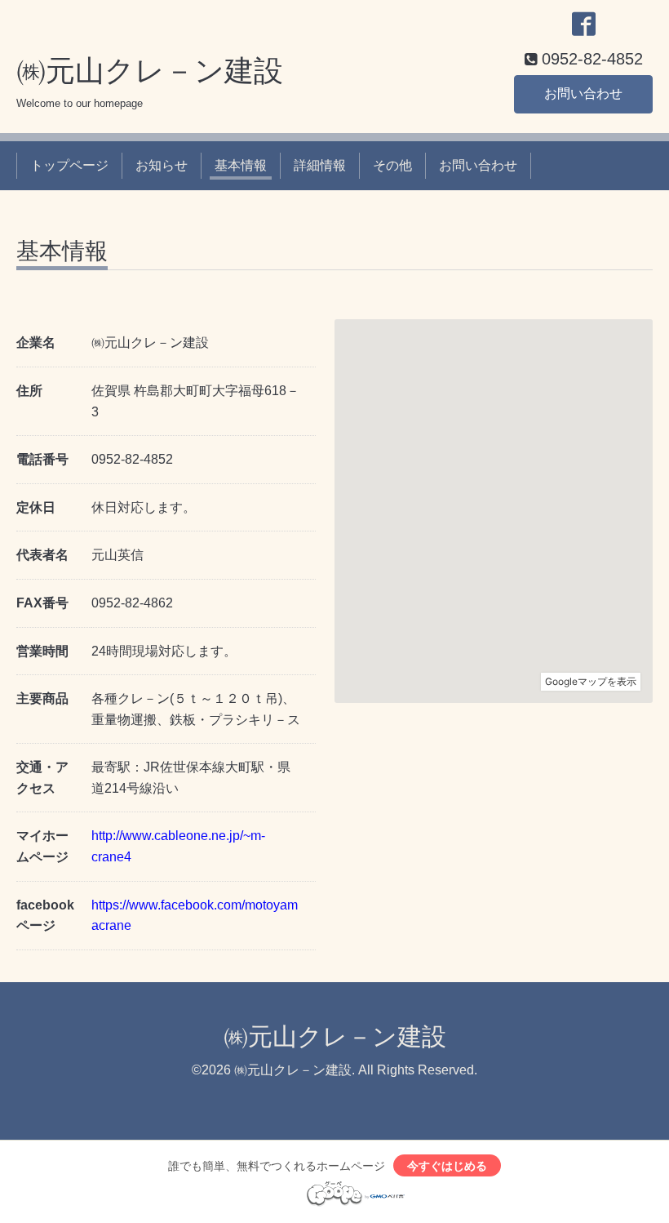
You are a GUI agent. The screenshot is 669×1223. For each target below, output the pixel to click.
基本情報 (241, 165)
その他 (392, 165)
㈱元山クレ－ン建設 (149, 70)
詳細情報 (320, 165)
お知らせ (161, 165)
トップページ (69, 165)
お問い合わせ (583, 93)
